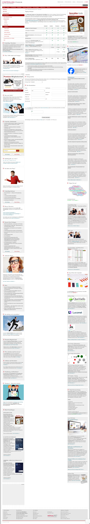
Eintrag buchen (34, 9)
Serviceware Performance (9, 200)
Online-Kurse (42, 7)
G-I (7, 160)
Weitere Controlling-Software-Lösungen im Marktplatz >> (77, 339)
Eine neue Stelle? (9, 95)
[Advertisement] (13, 495)
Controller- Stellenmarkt (10, 121)
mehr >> (77, 41)
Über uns (6, 513)
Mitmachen (36, 514)
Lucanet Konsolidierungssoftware (10, 195)
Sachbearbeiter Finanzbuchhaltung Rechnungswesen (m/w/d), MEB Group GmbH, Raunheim (12, 137)
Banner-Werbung (7, 32)
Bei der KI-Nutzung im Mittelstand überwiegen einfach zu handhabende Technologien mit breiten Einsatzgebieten (13, 288)
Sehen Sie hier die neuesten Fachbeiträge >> (11, 70)
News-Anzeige (6, 36)
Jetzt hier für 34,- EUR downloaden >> (74, 269)
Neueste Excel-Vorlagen (10, 222)
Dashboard (5, 9)
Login (87, 1)
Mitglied (8, 65)
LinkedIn (6, 518)
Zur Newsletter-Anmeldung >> (7, 51)
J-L (9, 160)
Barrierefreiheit (21, 514)
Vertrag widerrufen (22, 513)
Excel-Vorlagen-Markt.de (66, 518)
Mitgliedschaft (36, 513)
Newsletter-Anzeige (7, 34)
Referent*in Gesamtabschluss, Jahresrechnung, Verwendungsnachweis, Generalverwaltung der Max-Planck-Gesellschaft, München (13, 130)
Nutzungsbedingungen (22, 515)
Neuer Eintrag (16, 154)
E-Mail (54, 21)
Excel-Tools (6, 24)
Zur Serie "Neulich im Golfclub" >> (9, 281)
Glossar (48, 7)
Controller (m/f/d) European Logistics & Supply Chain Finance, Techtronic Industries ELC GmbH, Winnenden (13, 124)
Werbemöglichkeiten (8, 514)
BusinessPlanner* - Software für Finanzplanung (12, 192)
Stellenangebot (6, 28)
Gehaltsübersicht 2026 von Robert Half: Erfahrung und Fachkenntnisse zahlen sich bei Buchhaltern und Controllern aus (13, 297)
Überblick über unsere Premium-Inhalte (11, 344)
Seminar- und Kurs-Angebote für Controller (10, 334)
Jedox (5, 194)
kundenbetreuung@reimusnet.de (36, 64)
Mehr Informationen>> (76, 467)
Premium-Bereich (6, 13)
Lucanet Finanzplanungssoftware (10, 197)
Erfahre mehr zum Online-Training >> (74, 225)
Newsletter (35, 517)
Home (26, 9)
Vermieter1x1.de (64, 517)
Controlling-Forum (6, 68)
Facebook (6, 517)
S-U (13, 160)
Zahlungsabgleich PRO (8, 234)
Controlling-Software (10, 191)
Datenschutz (20, 517)
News (4, 7)
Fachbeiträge (13, 7)
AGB (29, 107)
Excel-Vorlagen (36, 7)
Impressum (20, 518)
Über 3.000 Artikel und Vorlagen (12, 55)
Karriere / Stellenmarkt (27, 7)
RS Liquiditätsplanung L (73, 419)
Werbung (29, 9)
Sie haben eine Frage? (10, 168)
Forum (8, 7)
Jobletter (35, 518)
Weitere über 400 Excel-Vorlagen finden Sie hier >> (76, 385)
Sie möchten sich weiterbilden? (12, 314)
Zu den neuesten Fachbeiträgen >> (9, 212)
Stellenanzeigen (71, 77)
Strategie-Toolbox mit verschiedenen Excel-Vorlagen (77, 459)
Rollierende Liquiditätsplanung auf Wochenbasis (75, 447)
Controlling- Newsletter (10, 43)
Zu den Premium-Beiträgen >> (8, 214)
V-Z (15, 160)
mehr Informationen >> (16, 433)
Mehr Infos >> (76, 89)
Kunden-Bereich (6, 15)
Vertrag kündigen (21, 512)
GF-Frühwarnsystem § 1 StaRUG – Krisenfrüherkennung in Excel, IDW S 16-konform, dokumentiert (13, 243)
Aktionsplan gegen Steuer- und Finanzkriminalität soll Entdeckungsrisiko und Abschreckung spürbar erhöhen (13, 300)
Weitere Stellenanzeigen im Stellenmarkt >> (75, 179)
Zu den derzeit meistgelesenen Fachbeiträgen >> (12, 213)
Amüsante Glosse (9, 255)
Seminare (5, 22)
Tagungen (39, 9)
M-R (11, 160)
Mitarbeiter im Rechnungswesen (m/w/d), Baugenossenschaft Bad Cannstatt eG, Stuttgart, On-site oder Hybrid (13, 143)
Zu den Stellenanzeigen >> (8, 101)
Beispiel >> (28, 46)
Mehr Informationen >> (71, 308)
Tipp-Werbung (6, 30)
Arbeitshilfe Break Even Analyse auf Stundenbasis (13, 230)
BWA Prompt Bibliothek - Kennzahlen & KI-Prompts (13, 223)
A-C (3, 160)
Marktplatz (19, 7)
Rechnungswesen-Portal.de (66, 513)
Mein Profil (5, 11)
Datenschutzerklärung (44, 107)
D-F (5, 160)
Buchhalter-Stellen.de (65, 514)
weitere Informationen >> (11, 117)
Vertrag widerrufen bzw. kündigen (9, 38)
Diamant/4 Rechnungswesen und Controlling (12, 198)
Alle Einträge (7, 154)
